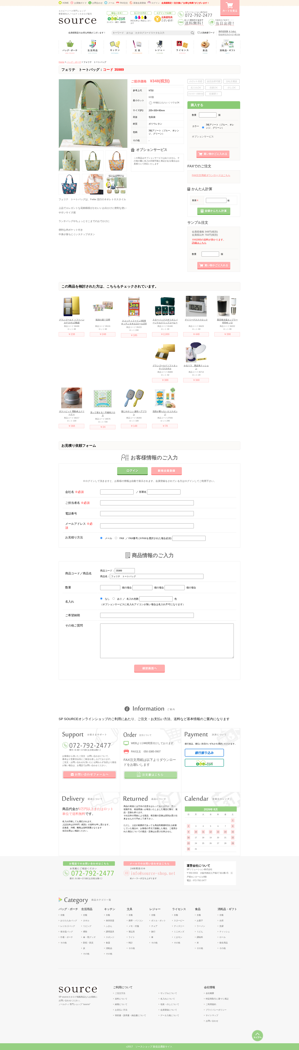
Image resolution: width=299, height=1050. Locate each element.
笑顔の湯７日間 (103, 320)
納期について (121, 1004)
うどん (200, 931)
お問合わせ (97, 3)
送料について (121, 999)
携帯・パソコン (136, 920)
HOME (65, 3)
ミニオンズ (179, 931)
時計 (131, 943)
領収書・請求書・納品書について (130, 1015)
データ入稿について (169, 1015)
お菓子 (200, 920)
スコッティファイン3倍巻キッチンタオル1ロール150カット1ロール (134, 324)
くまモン (178, 937)
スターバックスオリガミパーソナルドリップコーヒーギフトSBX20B (165, 323)
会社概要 (210, 993)
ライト (132, 937)
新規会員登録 (139, 3)
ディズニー (179, 926)
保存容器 (110, 920)
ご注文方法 (120, 993)
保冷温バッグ (66, 931)
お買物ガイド (80, 3)
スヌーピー (179, 920)
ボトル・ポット (158, 920)
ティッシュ (224, 931)
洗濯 (221, 926)
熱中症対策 (223, 31)
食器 (108, 943)
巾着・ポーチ (66, 937)
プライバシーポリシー (216, 1010)
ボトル (237, 34)
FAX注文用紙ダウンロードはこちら (211, 175)
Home (61, 62)
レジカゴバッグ (67, 926)
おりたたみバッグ (68, 920)
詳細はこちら (199, 242)
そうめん (232, 31)
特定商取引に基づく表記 (217, 999)
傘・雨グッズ (89, 937)
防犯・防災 (88, 943)
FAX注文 (124, 3)
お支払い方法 (121, 1010)
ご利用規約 (211, 1004)
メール (111, 3)
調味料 (200, 937)
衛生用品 (223, 943)
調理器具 (110, 931)
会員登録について (168, 1010)
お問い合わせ (212, 1021)
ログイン (155, 3)
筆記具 (132, 931)
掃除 (85, 931)
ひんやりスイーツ (226, 34)
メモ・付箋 (134, 926)
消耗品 (109, 948)
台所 (221, 920)
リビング (87, 926)
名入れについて (167, 999)
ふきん (109, 926)
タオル (86, 920)
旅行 (153, 931)
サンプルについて (168, 993)
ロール (222, 937)
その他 (63, 943)
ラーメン (201, 926)
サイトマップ (212, 1015)
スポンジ (110, 937)
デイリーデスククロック (196, 320)
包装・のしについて (169, 1004)
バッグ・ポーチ (74, 62)
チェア (154, 926)
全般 (62, 915)
